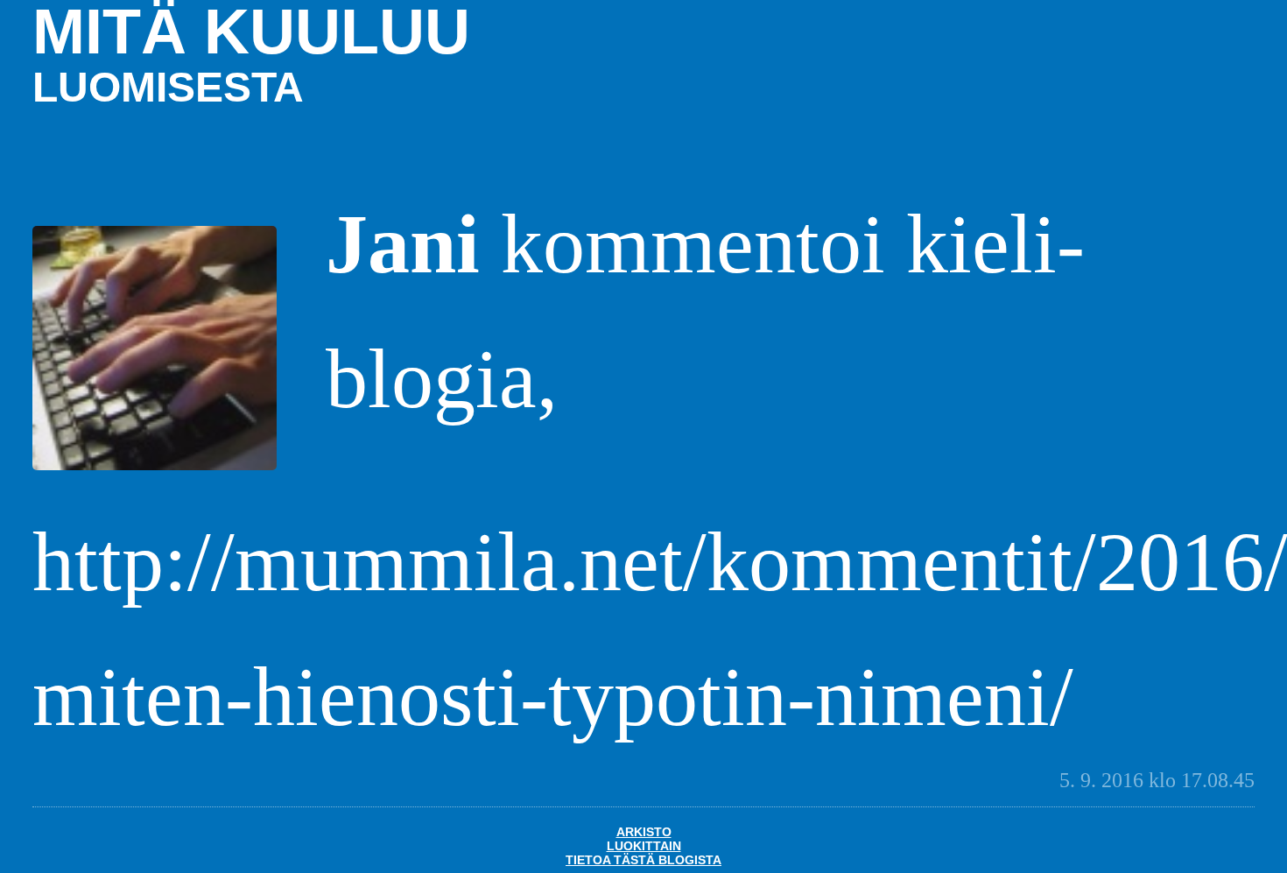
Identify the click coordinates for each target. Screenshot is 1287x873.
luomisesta (168, 87)
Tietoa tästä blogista (643, 860)
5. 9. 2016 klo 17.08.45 (1157, 780)
